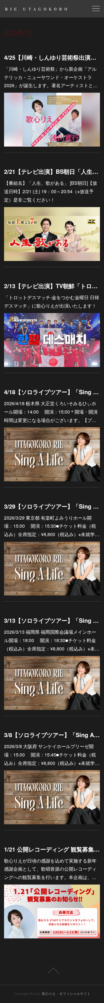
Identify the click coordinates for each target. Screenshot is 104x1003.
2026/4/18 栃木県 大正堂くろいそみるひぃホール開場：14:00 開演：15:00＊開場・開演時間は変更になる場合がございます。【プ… (51, 411)
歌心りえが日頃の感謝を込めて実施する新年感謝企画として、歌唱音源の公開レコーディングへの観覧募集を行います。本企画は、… (50, 869)
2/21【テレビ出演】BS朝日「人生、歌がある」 (52, 171)
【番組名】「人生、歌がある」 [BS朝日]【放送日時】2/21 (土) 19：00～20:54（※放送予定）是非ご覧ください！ (50, 191)
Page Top (52, 970)
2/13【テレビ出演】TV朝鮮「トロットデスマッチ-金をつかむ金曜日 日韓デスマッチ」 (52, 286)
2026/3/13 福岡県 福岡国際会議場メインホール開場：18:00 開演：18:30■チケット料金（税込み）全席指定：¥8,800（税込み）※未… (51, 640)
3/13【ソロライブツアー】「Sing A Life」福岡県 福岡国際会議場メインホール (52, 620)
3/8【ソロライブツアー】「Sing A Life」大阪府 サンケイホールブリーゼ (52, 734)
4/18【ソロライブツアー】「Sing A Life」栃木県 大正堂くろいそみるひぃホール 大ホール (52, 392)
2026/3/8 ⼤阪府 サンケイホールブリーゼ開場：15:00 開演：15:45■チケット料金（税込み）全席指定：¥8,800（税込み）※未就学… (51, 754)
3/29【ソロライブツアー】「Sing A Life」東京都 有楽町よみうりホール (52, 506)
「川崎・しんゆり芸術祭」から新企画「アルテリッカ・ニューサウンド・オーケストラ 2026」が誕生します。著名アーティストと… (51, 77)
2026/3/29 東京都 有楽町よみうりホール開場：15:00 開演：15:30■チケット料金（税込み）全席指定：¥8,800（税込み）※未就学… (51, 526)
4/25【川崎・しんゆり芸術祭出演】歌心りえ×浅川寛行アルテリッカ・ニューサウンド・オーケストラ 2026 (52, 57)
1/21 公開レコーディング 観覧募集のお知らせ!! (52, 849)
